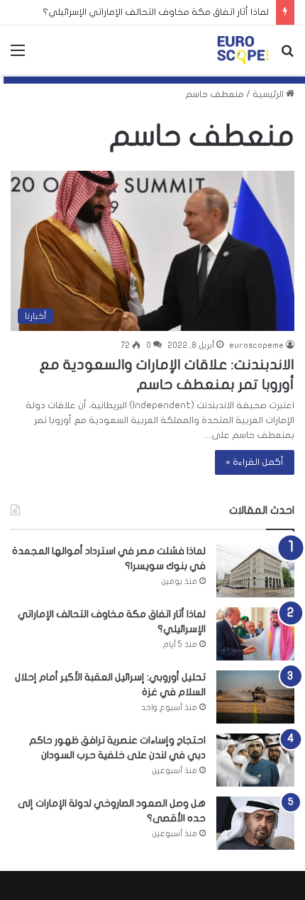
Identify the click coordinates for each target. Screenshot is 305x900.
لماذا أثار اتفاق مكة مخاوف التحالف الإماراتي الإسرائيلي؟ (156, 12)
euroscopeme (256, 345)
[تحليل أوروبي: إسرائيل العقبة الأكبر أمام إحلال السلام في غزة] (255, 697)
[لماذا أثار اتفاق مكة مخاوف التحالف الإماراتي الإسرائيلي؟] (255, 633)
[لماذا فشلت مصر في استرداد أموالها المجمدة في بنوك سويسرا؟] (255, 570)
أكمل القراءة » (255, 462)
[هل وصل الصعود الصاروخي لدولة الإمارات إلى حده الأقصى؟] (255, 823)
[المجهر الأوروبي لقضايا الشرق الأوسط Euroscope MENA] (243, 49)
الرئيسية (269, 94)
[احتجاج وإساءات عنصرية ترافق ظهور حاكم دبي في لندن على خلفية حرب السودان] (255, 760)
